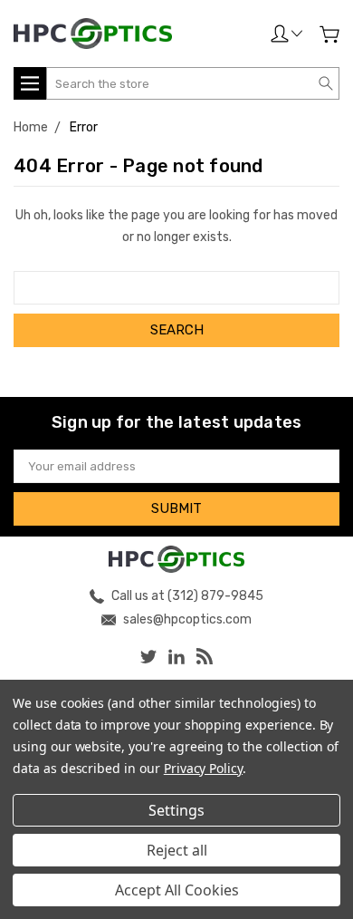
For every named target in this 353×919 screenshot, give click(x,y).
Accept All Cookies (177, 890)
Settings (176, 810)
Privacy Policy (203, 768)
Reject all (177, 850)
